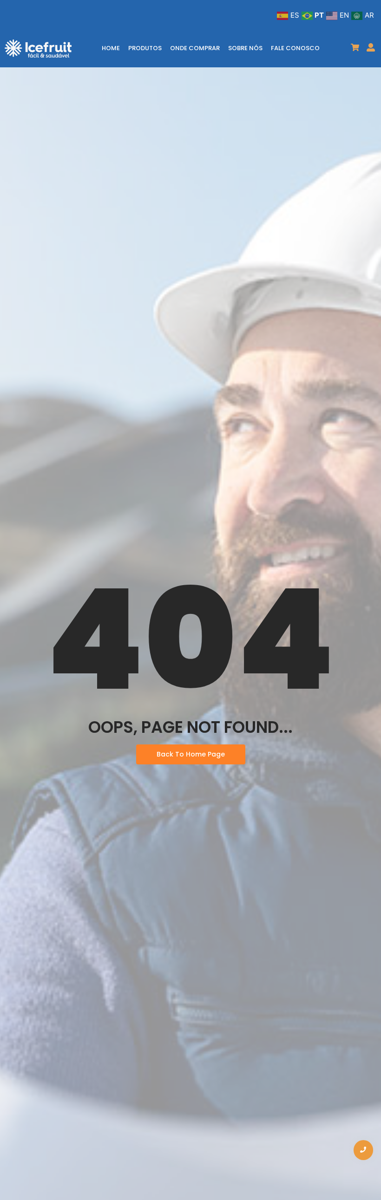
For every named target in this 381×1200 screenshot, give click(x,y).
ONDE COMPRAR (195, 48)
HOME (111, 48)
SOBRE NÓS (245, 48)
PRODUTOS (145, 48)
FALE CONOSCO (295, 48)
